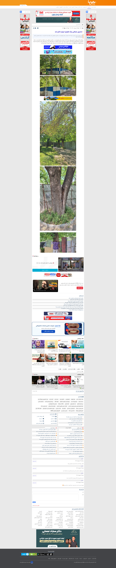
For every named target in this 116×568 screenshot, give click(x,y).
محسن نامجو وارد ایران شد (51, 453)
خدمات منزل (40, 522)
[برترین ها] (91, 2)
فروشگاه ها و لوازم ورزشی (69, 520)
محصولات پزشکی (70, 513)
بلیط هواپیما (73, 399)
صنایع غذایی (61, 522)
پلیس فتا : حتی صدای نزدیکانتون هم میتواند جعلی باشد (74, 302)
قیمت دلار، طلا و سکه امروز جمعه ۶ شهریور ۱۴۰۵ (48, 437)
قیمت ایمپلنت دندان (79, 399)
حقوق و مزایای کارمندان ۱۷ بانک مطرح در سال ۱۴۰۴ (47, 429)
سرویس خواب (50, 519)
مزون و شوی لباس (49, 513)
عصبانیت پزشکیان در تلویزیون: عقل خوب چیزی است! (73, 449)
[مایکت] (25, 554)
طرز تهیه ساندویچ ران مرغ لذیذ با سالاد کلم (49, 447)
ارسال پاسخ (34, 461)
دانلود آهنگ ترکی (38, 408)
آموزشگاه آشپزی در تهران (59, 511)
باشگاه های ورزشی (70, 519)
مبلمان (51, 516)
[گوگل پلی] (41, 554)
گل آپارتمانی (67, 404)
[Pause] (59, 270)
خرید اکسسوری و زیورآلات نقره (43, 399)
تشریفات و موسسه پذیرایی (58, 524)
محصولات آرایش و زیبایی (79, 516)
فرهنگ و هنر (66, 7)
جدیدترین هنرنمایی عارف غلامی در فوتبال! (75, 453)
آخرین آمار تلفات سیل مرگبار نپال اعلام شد (75, 441)
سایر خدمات (40, 525)
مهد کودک (61, 516)
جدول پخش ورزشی (39, 423)
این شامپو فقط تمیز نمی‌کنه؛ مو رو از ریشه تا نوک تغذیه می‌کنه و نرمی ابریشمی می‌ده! (69, 307)
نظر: (82, 494)
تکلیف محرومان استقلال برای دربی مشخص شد (74, 435)
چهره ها (76, 7)
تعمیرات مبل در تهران (48, 517)
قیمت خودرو (53, 418)
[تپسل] (33, 256)
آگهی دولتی (59, 558)
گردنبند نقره (51, 399)
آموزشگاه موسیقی (70, 525)
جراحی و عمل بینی (64, 410)
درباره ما (81, 558)
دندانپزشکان (81, 522)
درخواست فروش (45, 270)
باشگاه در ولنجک (60, 404)
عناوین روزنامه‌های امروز (78, 431)
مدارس (61, 514)
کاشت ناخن (81, 513)
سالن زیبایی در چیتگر (79, 408)
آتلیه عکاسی (61, 527)
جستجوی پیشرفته (53, 558)
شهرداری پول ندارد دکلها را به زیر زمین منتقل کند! (74, 417)
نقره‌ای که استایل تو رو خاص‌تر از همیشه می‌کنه (75, 301)
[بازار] (33, 554)
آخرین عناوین (79, 427)
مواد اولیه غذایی (40, 401)
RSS (49, 558)
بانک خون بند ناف (71, 410)
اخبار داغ (67, 427)
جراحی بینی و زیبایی (80, 527)
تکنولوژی (61, 7)
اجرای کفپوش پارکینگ (79, 410)
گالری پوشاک (50, 511)
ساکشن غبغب (62, 399)
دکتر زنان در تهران (80, 520)
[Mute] (61, 270)
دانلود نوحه (64, 408)
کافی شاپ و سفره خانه (59, 520)
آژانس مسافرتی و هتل (48, 527)
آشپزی (73, 7)
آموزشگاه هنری (70, 527)
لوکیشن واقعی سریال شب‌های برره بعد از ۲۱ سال (74, 439)
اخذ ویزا (40, 511)
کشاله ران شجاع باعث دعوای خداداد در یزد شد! (74, 445)
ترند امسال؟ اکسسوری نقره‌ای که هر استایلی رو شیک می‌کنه (73, 304)
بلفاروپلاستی (68, 399)
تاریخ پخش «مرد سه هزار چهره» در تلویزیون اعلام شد (46, 433)
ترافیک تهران (53, 421)
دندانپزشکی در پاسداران (71, 408)
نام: (82, 492)
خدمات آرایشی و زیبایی (79, 514)
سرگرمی (57, 7)
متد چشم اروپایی (73, 404)
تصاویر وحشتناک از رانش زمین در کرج (76, 418)
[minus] (35, 28)
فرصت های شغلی (71, 558)
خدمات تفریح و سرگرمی (38, 517)
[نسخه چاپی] (33, 28)
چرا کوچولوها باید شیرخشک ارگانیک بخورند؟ (76, 310)
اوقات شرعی (53, 423)
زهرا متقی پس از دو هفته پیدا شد (50, 443)
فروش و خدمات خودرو (38, 524)
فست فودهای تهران (59, 519)
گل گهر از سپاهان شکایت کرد (77, 451)
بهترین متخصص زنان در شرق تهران (48, 408)
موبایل (41, 519)
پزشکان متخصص (80, 519)
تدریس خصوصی (60, 513)
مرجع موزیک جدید (74, 401)
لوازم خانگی (40, 520)
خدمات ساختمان (49, 524)
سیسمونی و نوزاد (39, 516)
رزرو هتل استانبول (80, 404)
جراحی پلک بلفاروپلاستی (53, 404)
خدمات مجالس (60, 525)
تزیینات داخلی (50, 522)
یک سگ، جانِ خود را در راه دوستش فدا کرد (75, 422)
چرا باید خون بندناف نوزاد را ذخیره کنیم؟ (76, 299)
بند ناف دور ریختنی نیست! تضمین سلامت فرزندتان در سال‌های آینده (72, 308)
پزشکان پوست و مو (70, 511)
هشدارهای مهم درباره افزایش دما (76, 420)
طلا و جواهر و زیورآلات (48, 514)
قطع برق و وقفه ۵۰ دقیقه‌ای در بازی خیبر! (75, 424)
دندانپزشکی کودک (80, 524)
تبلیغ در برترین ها (64, 558)
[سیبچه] (49, 554)
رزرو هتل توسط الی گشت (49, 401)
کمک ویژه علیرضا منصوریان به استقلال (76, 433)
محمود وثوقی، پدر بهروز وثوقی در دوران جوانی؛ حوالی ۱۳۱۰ (45, 435)
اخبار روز (89, 7)
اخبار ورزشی (85, 7)
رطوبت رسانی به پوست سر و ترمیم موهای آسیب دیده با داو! (73, 305)
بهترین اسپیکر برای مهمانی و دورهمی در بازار (76, 298)
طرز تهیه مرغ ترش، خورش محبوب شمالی (49, 445)
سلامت (70, 7)
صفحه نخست (93, 7)
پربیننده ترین (53, 427)
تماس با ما (76, 558)
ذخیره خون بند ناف (44, 406)
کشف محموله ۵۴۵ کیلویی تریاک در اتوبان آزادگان (47, 451)
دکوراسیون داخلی (49, 520)
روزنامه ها (53, 416)
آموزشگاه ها (71, 522)
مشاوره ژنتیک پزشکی (52, 406)
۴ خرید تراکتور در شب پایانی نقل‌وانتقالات (49, 449)
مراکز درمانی (81, 517)
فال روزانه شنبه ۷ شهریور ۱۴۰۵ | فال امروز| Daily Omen (73, 437)
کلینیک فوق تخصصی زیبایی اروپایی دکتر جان (76, 406)
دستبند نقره (56, 399)
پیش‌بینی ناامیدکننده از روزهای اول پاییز (75, 443)
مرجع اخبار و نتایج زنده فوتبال (65, 401)
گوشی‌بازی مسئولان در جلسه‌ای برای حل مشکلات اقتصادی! (72, 447)
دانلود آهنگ (56, 401)
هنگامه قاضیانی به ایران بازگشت (50, 441)
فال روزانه (41, 421)
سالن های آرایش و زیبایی (79, 511)
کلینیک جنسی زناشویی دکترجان (62, 406)
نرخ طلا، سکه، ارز (40, 416)
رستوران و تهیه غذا (59, 517)
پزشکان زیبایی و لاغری (79, 525)
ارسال (34, 502)
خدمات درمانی (71, 514)
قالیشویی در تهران (49, 525)
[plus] (38, 28)
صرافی (41, 514)
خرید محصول (80, 288)
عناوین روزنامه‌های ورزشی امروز (77, 429)
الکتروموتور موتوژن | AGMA (55, 410)
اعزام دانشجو (40, 513)
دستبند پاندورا (81, 401)
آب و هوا (41, 418)
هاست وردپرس (58, 408)
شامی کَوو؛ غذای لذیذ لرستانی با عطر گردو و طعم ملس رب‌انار (46, 431)
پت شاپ (71, 517)
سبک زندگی (80, 7)
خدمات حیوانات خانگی (69, 516)
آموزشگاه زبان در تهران (69, 524)
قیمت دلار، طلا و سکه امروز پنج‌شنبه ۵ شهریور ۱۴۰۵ (47, 439)
